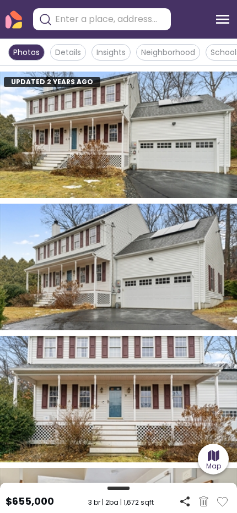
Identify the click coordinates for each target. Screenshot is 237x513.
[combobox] (110, 19)
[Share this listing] (185, 501)
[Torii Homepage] (14, 19)
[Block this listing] (203, 501)
